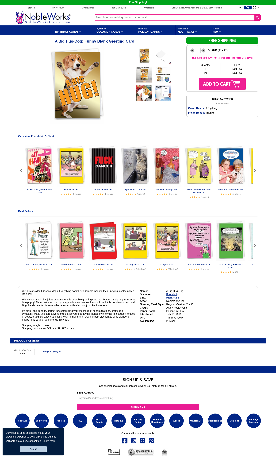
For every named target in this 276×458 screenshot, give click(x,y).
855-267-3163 (119, 7)
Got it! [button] (33, 449)
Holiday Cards (149, 30)
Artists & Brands (99, 420)
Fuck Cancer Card (103, 189)
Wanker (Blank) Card (166, 189)
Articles (61, 420)
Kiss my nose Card (135, 264)
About (176, 420)
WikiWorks (41, 420)
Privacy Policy (138, 420)
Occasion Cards (108, 30)
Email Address (85, 392)
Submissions (215, 420)
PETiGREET (173, 297)
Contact (22, 420)
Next (253, 170)
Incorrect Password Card (230, 189)
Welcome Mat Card (71, 264)
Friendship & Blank (42, 136)
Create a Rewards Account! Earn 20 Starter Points (197, 7)
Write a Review (222, 103)
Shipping (234, 420)
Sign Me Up (138, 406)
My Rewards (88, 7)
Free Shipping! (138, 2)
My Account (58, 7)
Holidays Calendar (254, 420)
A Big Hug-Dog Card (22, 350)
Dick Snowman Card (103, 264)
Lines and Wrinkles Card (199, 264)
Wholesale (149, 7)
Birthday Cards (67, 31)
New (215, 30)
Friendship (172, 294)
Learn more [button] (49, 441)
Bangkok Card (71, 189)
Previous (22, 170)
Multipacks (186, 30)
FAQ (80, 420)
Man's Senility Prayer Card (39, 264)
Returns (118, 420)
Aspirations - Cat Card (135, 189)
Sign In (31, 7)
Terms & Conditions (157, 420)
